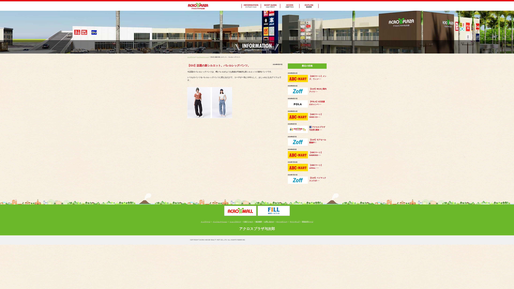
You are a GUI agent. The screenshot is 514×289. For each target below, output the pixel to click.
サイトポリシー (282, 222)
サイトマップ (295, 222)
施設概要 (258, 222)
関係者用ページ (307, 222)
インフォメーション (203, 57)
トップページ (191, 57)
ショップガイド (235, 222)
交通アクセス (248, 222)
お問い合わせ (269, 222)
